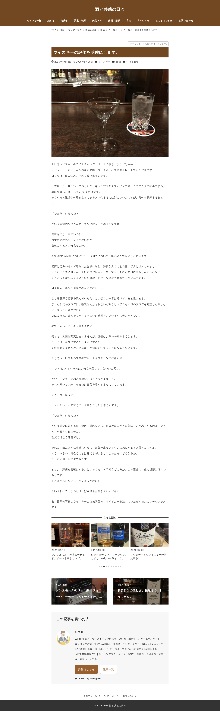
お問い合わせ (129, 695)
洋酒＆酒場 (132, 61)
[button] (55, 546)
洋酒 (118, 61)
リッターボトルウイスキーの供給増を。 (149, 556)
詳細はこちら (86, 669)
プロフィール (90, 695)
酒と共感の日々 (110, 9)
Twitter (81, 678)
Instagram (95, 678)
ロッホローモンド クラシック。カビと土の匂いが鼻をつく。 (109, 556)
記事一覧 (108, 669)
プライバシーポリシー (110, 695)
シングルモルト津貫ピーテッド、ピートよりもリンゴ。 (68, 556)
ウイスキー (104, 61)
